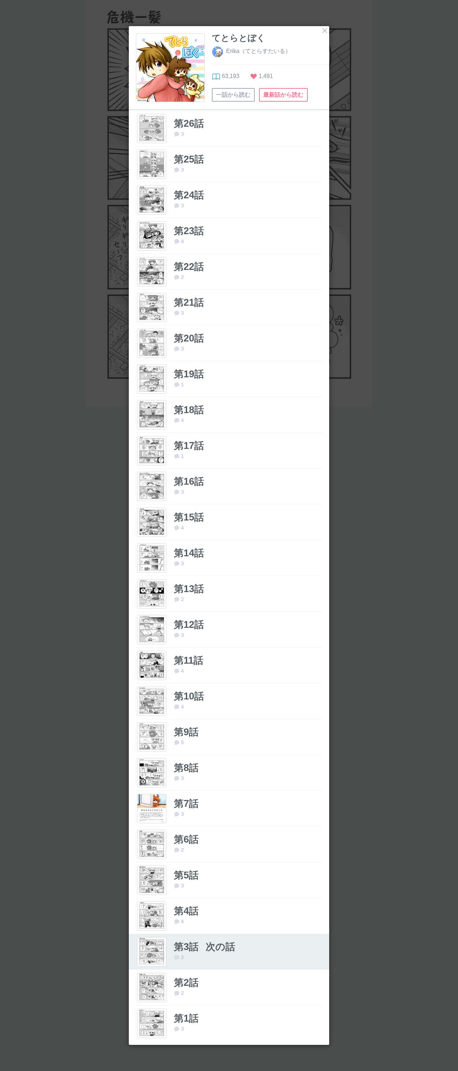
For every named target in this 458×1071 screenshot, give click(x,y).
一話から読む (233, 95)
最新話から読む (283, 95)
